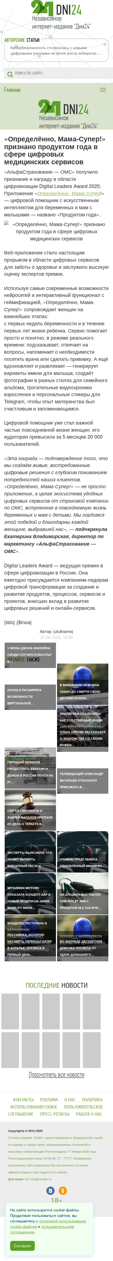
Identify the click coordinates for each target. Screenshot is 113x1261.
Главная (12, 89)
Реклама (49, 1100)
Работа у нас (89, 1114)
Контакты (23, 1100)
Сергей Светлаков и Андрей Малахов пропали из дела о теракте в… (30, 817)
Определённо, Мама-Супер (68, 193)
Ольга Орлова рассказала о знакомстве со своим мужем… (83, 738)
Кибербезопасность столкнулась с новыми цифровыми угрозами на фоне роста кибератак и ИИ (55, 50)
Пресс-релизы (54, 1114)
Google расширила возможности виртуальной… (24, 696)
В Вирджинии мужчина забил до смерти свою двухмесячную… (80, 691)
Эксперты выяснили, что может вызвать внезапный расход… (29, 859)
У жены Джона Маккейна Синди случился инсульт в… (29, 654)
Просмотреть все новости (56, 1074)
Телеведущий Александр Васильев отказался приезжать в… (81, 780)
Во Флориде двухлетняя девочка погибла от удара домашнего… (81, 948)
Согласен (22, 1246)
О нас (69, 1100)
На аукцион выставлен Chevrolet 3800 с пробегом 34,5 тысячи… (80, 901)
